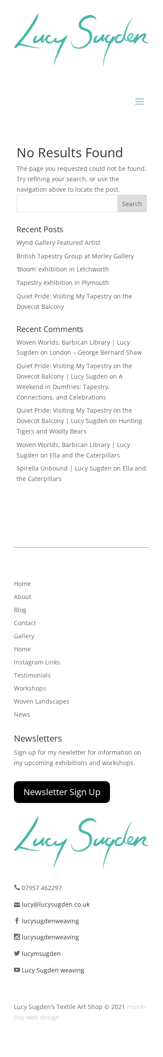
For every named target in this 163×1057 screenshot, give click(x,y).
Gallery (24, 636)
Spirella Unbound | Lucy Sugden (64, 468)
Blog (20, 610)
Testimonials (32, 675)
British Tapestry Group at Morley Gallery (75, 256)
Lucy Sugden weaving (53, 970)
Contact (25, 623)
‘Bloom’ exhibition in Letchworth (63, 269)
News (22, 714)
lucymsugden (41, 953)
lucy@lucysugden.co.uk (56, 904)
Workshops (30, 688)
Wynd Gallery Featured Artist (58, 242)
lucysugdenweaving (50, 921)
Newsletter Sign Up (61, 792)
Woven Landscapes (42, 701)
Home (22, 584)
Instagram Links (37, 662)
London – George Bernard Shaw (96, 352)
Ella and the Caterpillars (85, 455)
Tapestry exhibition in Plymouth (63, 282)
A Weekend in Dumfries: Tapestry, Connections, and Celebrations (70, 386)
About (22, 597)
